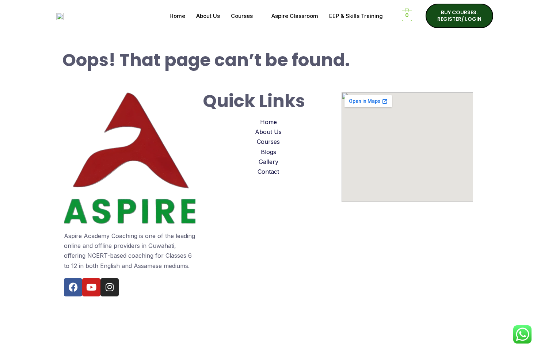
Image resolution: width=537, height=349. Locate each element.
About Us (208, 15)
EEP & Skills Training (356, 15)
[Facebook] (73, 287)
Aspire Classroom (294, 15)
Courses (242, 15)
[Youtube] (91, 287)
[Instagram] (109, 287)
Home (177, 15)
